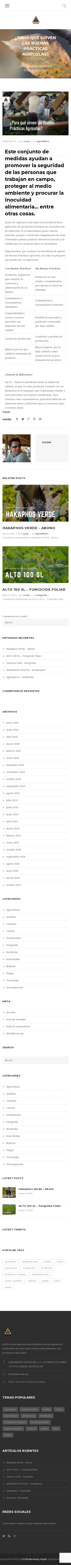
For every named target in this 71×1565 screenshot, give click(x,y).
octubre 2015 (13, 885)
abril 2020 (12, 737)
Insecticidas (13, 959)
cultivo (60, 1261)
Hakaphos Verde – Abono (28, 528)
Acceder (11, 1012)
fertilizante (46, 1268)
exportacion (11, 1268)
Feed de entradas (16, 1019)
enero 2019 (12, 842)
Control (10, 931)
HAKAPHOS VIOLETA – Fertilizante (25, 670)
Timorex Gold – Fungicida (21, 663)
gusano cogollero (13, 1281)
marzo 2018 (12, 878)
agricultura (10, 1261)
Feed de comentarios (18, 1026)
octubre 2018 (13, 849)
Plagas (10, 973)
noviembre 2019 (15, 772)
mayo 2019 (12, 814)
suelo (57, 1281)
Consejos (11, 924)
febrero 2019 (13, 835)
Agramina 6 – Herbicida (20, 677)
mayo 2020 (12, 729)
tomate (8, 1287)
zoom (27, 141)
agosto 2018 (12, 863)
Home (26, 62)
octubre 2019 (13, 779)
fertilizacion (29, 1268)
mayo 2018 (12, 871)
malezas (32, 1281)
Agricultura (39, 62)
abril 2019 (12, 821)
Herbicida (12, 952)
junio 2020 (12, 722)
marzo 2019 (12, 828)
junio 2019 (12, 807)
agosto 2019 (12, 793)
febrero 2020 (13, 751)
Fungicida (41, 595)
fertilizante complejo (15, 1274)
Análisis (11, 917)
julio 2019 (12, 800)
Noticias (11, 966)
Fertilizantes (13, 938)
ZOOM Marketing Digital (34, 1559)
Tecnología (12, 980)
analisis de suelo (30, 1261)
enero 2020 (12, 758)
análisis (47, 1261)
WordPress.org (14, 1033)
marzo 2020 (12, 744)
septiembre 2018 (15, 856)
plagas (45, 1281)
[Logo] (36, 20)
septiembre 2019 (15, 786)
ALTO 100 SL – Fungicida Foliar (33, 589)
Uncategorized (14, 987)
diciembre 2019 (15, 765)
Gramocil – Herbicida (17, 1498)
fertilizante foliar (40, 1274)
